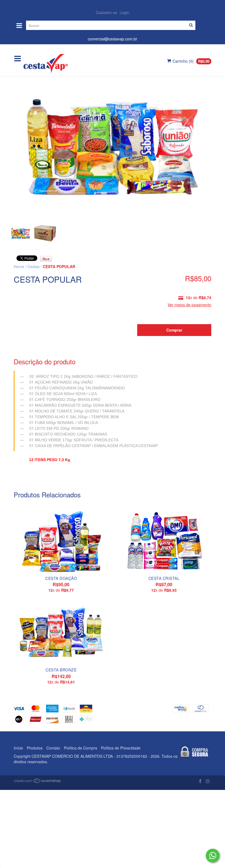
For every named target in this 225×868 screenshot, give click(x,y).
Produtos (35, 748)
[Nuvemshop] (38, 781)
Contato (53, 748)
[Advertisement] (112, 828)
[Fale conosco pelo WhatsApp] (213, 856)
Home (19, 266)
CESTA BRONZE (61, 670)
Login (124, 12)
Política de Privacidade (120, 748)
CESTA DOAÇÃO (61, 578)
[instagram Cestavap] (208, 781)
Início (18, 748)
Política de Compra (80, 748)
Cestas (33, 266)
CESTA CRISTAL (164, 578)
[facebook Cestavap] (200, 781)
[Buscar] (191, 25)
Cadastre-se (106, 12)
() (191, 61)
